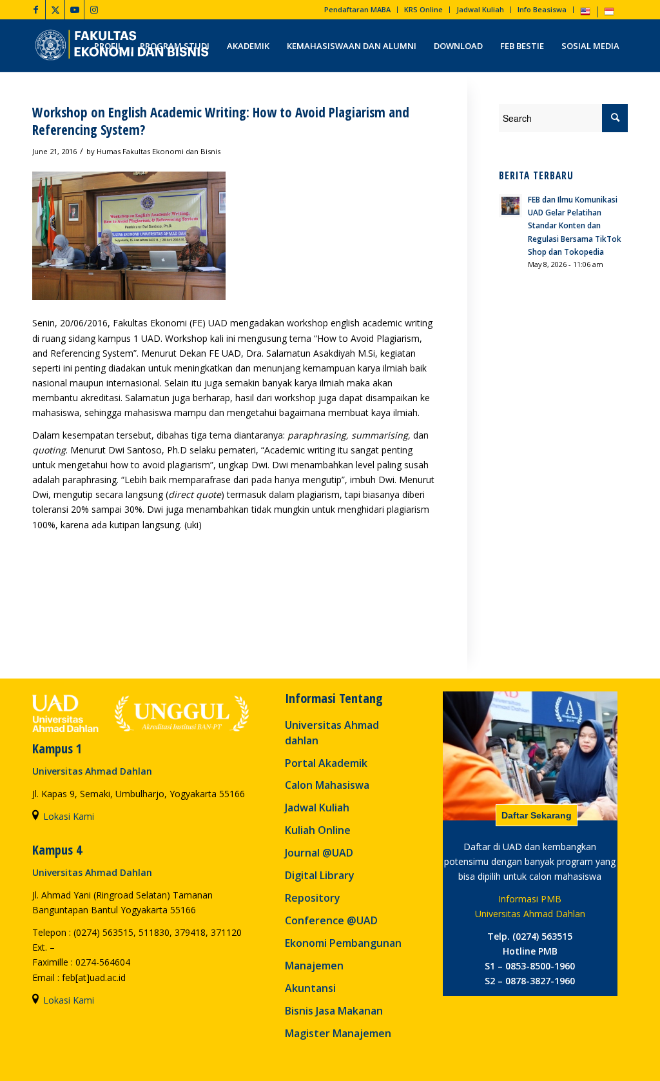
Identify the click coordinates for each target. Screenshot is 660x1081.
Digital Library (319, 875)
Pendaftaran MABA (357, 9)
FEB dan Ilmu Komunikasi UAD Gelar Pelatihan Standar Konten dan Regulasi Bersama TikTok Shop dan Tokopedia (574, 225)
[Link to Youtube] (74, 9)
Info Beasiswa (542, 9)
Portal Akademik (326, 763)
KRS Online (423, 9)
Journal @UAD (319, 853)
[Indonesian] (609, 14)
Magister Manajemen (338, 1033)
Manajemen (314, 965)
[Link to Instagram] (94, 9)
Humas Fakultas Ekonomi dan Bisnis (158, 151)
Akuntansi (310, 988)
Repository (312, 898)
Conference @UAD (331, 920)
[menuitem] (358, 9)
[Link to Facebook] (35, 9)
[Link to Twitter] (55, 9)
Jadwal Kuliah (480, 9)
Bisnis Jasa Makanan (334, 1011)
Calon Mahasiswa (327, 785)
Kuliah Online (318, 830)
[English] (585, 14)
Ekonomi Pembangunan (343, 943)
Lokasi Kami (68, 816)
